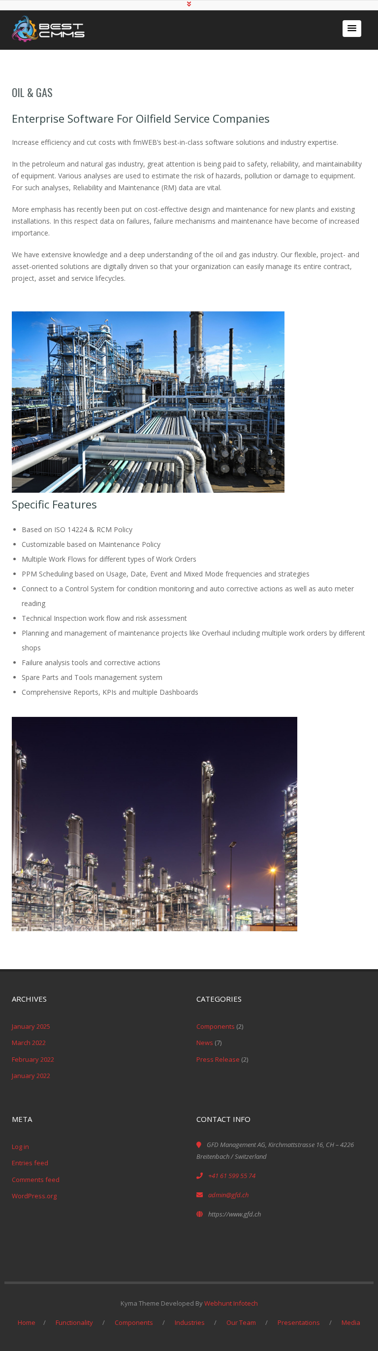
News (204, 1042)
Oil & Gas (32, 92)
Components (215, 1026)
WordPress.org (34, 1195)
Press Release (218, 1059)
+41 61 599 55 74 (231, 1175)
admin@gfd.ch (228, 1194)
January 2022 (31, 1075)
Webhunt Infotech (231, 1303)
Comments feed (36, 1179)
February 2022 (33, 1059)
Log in (20, 1146)
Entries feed (30, 1162)
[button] (352, 28)
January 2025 (31, 1026)
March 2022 (29, 1042)
